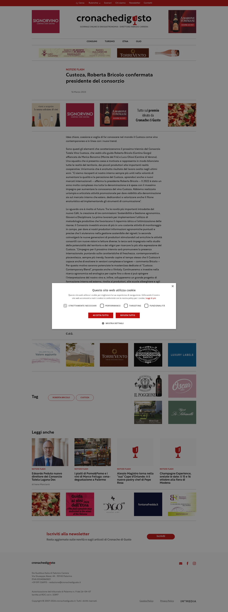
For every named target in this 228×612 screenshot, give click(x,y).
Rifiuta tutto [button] (127, 315)
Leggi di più (151, 298)
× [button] (172, 286)
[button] (114, 323)
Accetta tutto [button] (101, 315)
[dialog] (114, 306)
